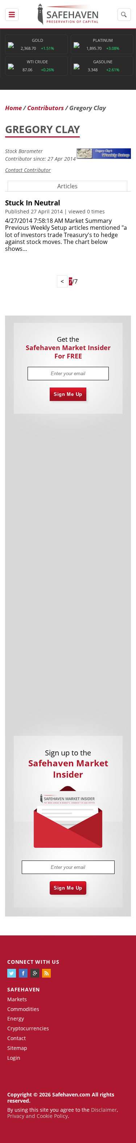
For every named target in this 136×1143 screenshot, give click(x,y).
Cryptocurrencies (28, 1028)
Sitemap (17, 1047)
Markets (17, 999)
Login (13, 1057)
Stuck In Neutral (32, 203)
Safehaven (23, 989)
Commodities (23, 1009)
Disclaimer (104, 1109)
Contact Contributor (28, 170)
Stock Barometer (24, 151)
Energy (15, 1018)
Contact (16, 1038)
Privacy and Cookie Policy (37, 1115)
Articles (67, 186)
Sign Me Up (68, 394)
